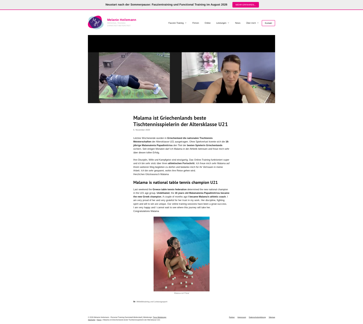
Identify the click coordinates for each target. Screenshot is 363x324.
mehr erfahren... (246, 5)
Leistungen (221, 23)
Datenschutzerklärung (257, 317)
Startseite (91, 320)
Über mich (251, 23)
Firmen (195, 23)
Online (208, 23)
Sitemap (272, 317)
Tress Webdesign (159, 317)
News (237, 23)
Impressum (242, 317)
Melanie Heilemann (121, 20)
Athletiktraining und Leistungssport (151, 301)
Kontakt (268, 23)
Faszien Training (176, 23)
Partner (232, 317)
